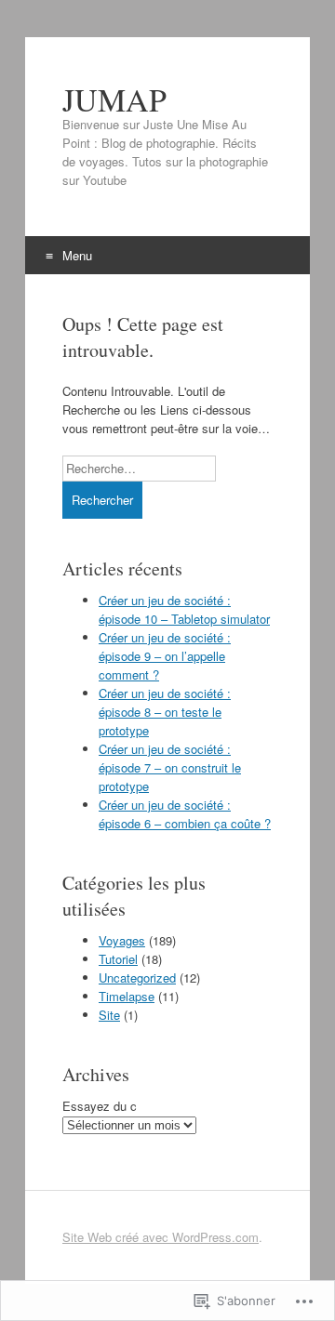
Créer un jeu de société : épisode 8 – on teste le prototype (165, 711)
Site (109, 1015)
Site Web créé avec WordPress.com (160, 1237)
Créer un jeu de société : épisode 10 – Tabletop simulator (184, 609)
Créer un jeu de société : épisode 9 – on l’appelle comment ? (165, 655)
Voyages (122, 940)
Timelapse (126, 996)
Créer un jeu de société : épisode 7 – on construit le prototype (170, 767)
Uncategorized (137, 977)
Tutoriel (118, 959)
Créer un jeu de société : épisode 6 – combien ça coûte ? (185, 814)
